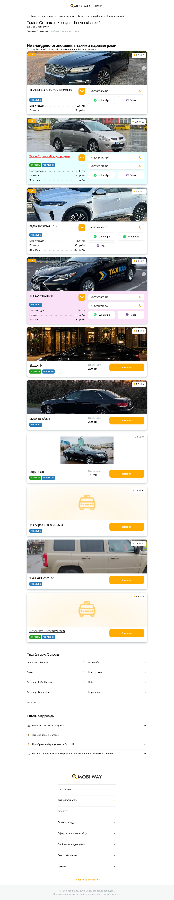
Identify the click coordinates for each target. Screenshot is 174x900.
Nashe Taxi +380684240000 (47, 631)
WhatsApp (104, 100)
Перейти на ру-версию (87, 879)
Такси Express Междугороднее (49, 156)
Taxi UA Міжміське (41, 296)
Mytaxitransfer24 (39, 418)
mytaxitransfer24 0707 (43, 226)
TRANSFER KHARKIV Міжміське (50, 89)
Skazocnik (35, 365)
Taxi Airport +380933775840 (46, 525)
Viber (133, 100)
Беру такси (36, 472)
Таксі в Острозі (65, 16)
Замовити (126, 367)
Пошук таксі (46, 16)
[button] (85, 82)
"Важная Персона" (41, 578)
